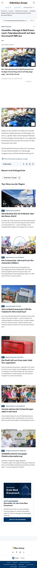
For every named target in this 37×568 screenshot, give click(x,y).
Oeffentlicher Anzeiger (21, 11)
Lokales (11, 11)
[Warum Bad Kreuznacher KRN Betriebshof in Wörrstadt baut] (18, 294)
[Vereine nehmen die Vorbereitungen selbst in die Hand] (18, 394)
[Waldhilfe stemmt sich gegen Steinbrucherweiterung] (18, 438)
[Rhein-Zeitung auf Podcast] (24, 552)
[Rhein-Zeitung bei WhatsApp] (13, 552)
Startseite (4, 11)
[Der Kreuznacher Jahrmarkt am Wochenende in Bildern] (18, 245)
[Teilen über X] (30, 164)
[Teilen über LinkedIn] (27, 164)
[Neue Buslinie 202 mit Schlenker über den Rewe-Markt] (18, 198)
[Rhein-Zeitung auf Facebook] (16, 552)
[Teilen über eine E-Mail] (33, 164)
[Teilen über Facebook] (24, 164)
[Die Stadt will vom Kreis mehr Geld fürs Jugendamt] (18, 345)
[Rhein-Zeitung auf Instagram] (20, 552)
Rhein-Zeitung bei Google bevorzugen (16, 159)
